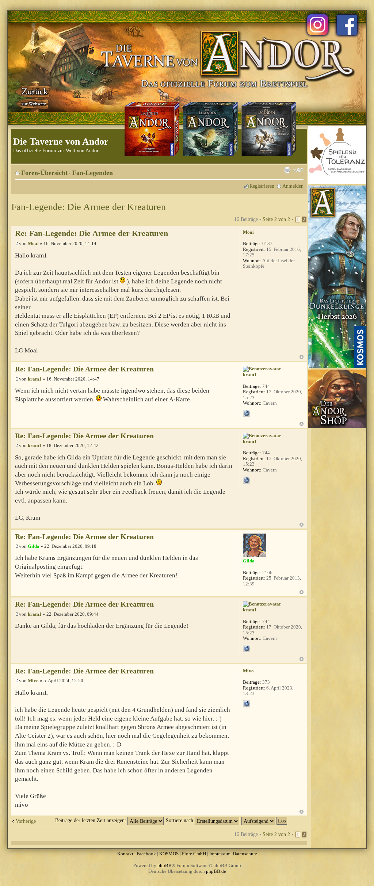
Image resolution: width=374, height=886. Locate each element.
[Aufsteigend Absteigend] (264, 820)
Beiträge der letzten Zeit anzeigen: (91, 820)
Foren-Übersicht (44, 172)
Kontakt (125, 853)
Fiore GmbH (194, 853)
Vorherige (26, 821)
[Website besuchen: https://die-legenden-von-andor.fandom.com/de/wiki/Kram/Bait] (246, 413)
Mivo (33, 680)
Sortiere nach (180, 820)
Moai (33, 243)
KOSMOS (169, 853)
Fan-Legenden (92, 172)
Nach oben (301, 357)
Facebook (146, 853)
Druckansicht (287, 170)
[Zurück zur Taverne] (33, 96)
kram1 (35, 379)
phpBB (164, 865)
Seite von (276, 219)
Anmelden (293, 186)
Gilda (33, 546)
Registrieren (261, 186)
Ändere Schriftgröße (298, 170)
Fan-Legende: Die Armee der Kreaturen (88, 207)
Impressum (219, 853)
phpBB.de (216, 871)
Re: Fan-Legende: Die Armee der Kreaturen (91, 233)
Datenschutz (245, 853)
